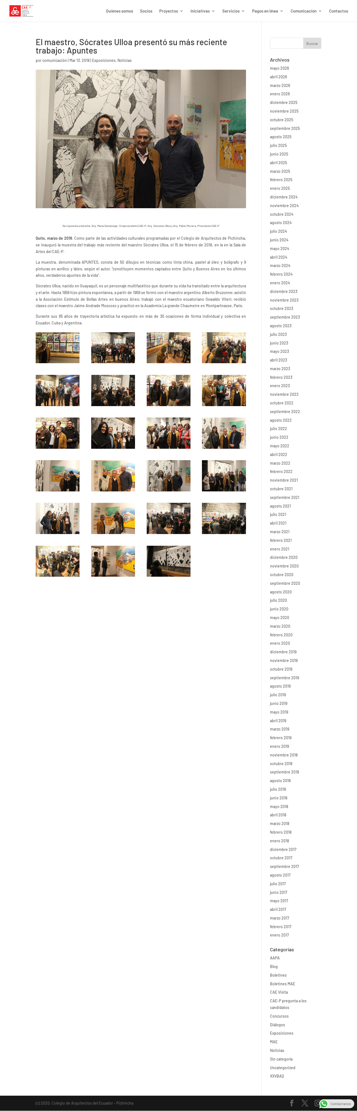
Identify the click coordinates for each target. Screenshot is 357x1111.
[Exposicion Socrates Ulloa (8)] (224, 406)
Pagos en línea (265, 11)
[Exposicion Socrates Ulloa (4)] (168, 363)
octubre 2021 (281, 488)
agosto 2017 (280, 875)
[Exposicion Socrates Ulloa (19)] (168, 534)
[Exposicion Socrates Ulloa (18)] (113, 534)
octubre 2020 (281, 574)
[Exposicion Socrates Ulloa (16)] (224, 491)
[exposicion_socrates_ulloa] (168, 491)
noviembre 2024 (284, 205)
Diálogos (277, 1024)
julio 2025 (278, 145)
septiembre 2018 (284, 772)
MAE (274, 1041)
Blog (274, 966)
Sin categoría (281, 1059)
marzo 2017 (279, 918)
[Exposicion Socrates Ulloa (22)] (113, 576)
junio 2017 (278, 892)
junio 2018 (278, 797)
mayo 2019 (279, 712)
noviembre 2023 (284, 300)
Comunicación (304, 11)
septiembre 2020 (285, 583)
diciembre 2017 (283, 849)
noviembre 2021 (284, 480)
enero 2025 (280, 188)
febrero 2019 (280, 737)
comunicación (54, 60)
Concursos (279, 1016)
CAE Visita (279, 992)
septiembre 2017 (284, 866)
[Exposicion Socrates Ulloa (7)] (168, 406)
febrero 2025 (281, 179)
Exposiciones (103, 60)
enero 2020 (280, 643)
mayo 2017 (279, 900)
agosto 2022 (281, 420)
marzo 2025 (280, 171)
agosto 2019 (280, 686)
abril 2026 (278, 76)
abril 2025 (278, 162)
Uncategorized (282, 1067)
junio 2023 (279, 343)
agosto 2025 (280, 136)
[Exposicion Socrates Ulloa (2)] (57, 363)
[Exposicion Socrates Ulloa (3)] (113, 363)
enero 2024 (280, 282)
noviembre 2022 (284, 394)
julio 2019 (278, 694)
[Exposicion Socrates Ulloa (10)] (113, 448)
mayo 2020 (279, 617)
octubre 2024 (281, 214)
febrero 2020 (281, 634)
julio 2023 (278, 334)
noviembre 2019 (284, 660)
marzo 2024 (280, 265)
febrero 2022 (281, 471)
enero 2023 (280, 385)
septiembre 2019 (284, 677)
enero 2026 (280, 93)
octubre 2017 (281, 857)
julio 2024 (278, 231)
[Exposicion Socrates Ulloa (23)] (168, 576)
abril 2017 (278, 909)
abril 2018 (278, 814)
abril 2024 (278, 257)
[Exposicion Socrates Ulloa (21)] (57, 576)
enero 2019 (279, 746)
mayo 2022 (279, 445)
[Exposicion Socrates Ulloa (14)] (113, 491)
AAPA (275, 957)
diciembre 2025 (283, 102)
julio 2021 (278, 514)
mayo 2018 (279, 806)
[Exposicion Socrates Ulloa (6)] (113, 406)
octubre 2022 (281, 403)
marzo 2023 (280, 368)
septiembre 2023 (285, 317)
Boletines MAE (282, 983)
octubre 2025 (281, 119)
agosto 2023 (280, 325)
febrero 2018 (280, 832)
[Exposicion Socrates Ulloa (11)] (168, 448)
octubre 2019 (281, 669)
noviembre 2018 (284, 755)
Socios (146, 11)
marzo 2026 (280, 85)
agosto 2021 (280, 506)
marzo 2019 (279, 729)
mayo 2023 (279, 351)
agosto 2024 (281, 222)
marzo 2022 (280, 463)
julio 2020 (278, 600)
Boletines (278, 975)
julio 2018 (278, 789)
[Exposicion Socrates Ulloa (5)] (224, 363)
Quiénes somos (119, 11)
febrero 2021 (281, 540)
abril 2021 (278, 523)
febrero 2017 (280, 926)
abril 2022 (278, 454)
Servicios (231, 11)
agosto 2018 (280, 780)
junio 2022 (279, 437)
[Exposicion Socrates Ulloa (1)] (57, 406)
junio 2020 (279, 609)
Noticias (124, 60)
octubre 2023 (281, 308)
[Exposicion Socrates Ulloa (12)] (224, 448)
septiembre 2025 (285, 128)
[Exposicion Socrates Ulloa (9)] (57, 448)
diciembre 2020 (284, 557)
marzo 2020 (280, 626)
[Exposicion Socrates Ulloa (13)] (57, 491)
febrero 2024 (281, 274)
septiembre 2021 (284, 497)
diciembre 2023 (283, 291)
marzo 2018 (279, 823)
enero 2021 (279, 549)
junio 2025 (279, 154)
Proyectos (168, 11)
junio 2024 (279, 239)
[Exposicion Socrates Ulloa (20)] (224, 534)
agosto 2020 (281, 592)
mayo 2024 (279, 248)
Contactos (338, 11)
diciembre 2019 (283, 651)
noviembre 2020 (284, 566)
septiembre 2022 (285, 411)
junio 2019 (278, 703)
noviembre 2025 (284, 111)
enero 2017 (279, 935)
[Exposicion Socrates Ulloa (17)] (57, 534)
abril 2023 (278, 360)
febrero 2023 (281, 377)
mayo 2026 (279, 68)
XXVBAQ (277, 1076)
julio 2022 (278, 428)
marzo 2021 (280, 531)
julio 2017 (278, 883)
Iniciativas (200, 11)
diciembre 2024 (284, 197)
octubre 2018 (281, 763)
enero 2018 (279, 840)
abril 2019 (278, 720)
